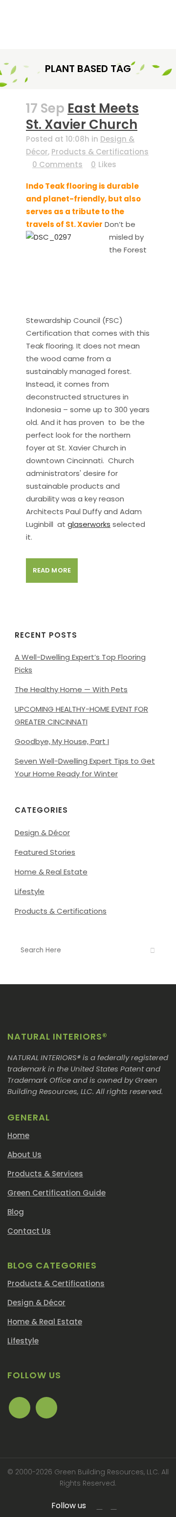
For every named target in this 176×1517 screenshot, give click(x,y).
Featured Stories (45, 852)
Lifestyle (29, 891)
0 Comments (57, 164)
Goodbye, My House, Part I (62, 741)
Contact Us (29, 1231)
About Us (24, 1154)
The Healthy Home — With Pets (71, 689)
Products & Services (45, 1174)
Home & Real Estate (51, 872)
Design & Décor (42, 832)
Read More (52, 570)
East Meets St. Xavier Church (82, 116)
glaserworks (88, 524)
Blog (15, 1212)
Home (18, 1135)
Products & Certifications (100, 152)
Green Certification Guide (56, 1193)
